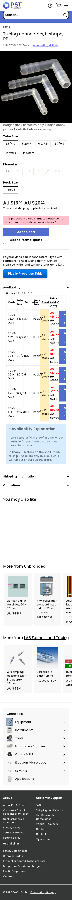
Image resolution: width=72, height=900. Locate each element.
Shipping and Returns (49, 810)
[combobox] (36, 15)
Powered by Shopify (43, 892)
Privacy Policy (11, 827)
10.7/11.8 (11, 153)
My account (43, 839)
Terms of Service (13, 832)
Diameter (10, 164)
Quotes (40, 829)
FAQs (39, 805)
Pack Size (10, 182)
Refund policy (11, 838)
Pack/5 (10, 190)
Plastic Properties (14, 871)
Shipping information (19, 476)
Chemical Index (13, 856)
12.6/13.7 (28, 153)
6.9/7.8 (43, 144)
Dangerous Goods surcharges (22, 866)
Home (6, 26)
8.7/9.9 (59, 144)
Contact (41, 834)
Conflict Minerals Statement (13, 820)
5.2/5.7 (26, 144)
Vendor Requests (47, 824)
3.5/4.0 (10, 144)
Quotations (12, 485)
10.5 (57, 171)
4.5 (29, 171)
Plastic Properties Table (25, 273)
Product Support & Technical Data (24, 861)
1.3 (7, 171)
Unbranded (35, 566)
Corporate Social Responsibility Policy (15, 812)
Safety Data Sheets (15, 851)
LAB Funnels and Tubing (46, 637)
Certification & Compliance (45, 817)
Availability (11, 287)
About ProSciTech (14, 805)
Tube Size (10, 136)
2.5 (18, 171)
